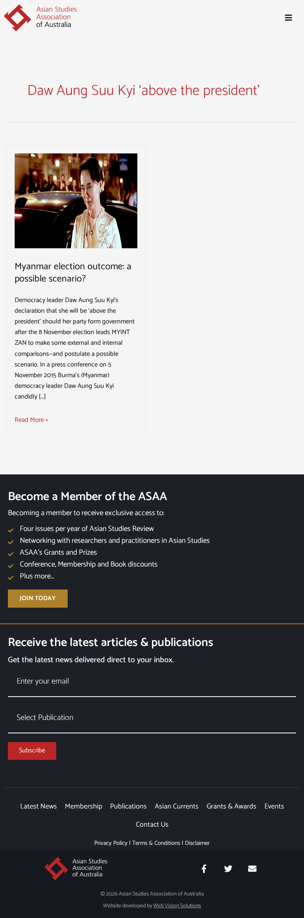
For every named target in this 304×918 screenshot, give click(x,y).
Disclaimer (197, 843)
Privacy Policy (110, 843)
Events (274, 806)
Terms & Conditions (156, 843)
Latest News (38, 806)
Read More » (31, 420)
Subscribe (32, 750)
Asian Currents (177, 806)
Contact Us (152, 825)
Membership (83, 806)
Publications (128, 806)
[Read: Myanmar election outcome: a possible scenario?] (76, 200)
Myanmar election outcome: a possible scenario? (73, 273)
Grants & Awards (231, 806)
